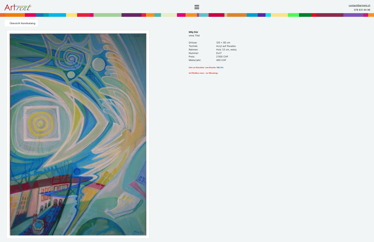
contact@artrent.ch (359, 5)
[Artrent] (18, 6)
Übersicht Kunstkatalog (22, 23)
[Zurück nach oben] (369, 237)
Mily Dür (220, 67)
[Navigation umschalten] (196, 7)
